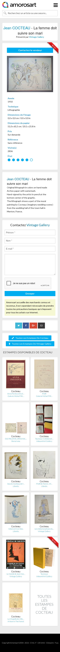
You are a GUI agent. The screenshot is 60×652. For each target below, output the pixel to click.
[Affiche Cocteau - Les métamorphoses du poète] (44, 510)
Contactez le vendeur (30, 50)
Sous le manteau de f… (15, 484)
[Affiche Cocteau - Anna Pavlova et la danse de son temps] (16, 374)
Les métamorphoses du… (44, 529)
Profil (44, 394)
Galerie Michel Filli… (16, 396)
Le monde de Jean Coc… (16, 574)
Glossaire (50, 643)
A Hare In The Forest (16, 621)
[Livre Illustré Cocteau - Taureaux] (44, 555)
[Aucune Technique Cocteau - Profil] (44, 374)
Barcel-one (16, 441)
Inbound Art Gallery (44, 441)
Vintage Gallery (36, 37)
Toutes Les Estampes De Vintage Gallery (31, 343)
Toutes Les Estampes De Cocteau (31, 338)
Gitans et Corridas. (15, 529)
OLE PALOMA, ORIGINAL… (16, 439)
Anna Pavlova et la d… (15, 394)
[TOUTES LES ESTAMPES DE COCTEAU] (44, 623)
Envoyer (30, 293)
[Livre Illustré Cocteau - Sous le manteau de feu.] (16, 465)
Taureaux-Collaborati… (44, 439)
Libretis (16, 486)
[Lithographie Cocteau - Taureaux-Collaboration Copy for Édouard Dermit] (44, 420)
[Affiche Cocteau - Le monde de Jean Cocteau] (15, 555)
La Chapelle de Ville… (16, 619)
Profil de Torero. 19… (44, 484)
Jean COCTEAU (16, 27)
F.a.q (56, 643)
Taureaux (44, 574)
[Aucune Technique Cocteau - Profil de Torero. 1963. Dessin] (44, 465)
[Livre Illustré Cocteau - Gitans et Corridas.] (16, 510)
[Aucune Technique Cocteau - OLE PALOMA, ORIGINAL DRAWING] (16, 420)
